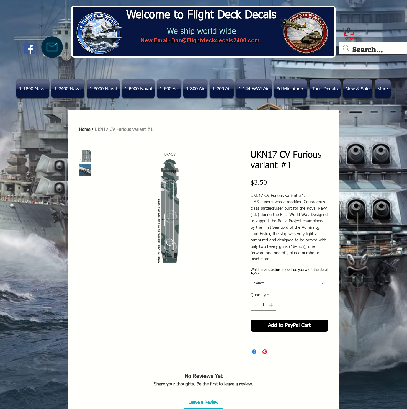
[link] (349, 34)
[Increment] (271, 305)
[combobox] (289, 283)
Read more (260, 259)
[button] (357, 88)
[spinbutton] (263, 305)
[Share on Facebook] (254, 351)
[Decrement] (255, 305)
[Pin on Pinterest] (264, 351)
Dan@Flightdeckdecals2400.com (215, 40)
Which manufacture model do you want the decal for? (289, 272)
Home (84, 130)
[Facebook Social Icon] (29, 48)
